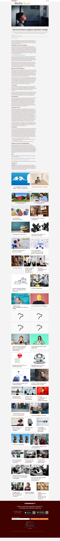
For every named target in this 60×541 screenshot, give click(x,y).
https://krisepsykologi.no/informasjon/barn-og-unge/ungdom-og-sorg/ (21, 159)
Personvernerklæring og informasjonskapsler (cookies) (30, 527)
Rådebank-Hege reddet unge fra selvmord (19, 55)
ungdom (33, 171)
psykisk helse (30, 171)
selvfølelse (36, 171)
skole (39, 171)
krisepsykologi (25, 171)
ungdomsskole (13, 171)
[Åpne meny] (48, 0)
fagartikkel (21, 171)
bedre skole (17, 171)
